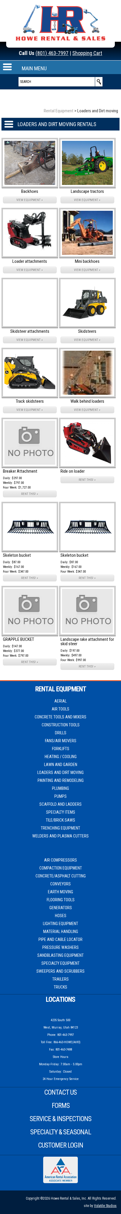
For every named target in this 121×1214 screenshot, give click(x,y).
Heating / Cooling (61, 756)
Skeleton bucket (17, 555)
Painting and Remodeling (61, 780)
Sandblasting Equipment (60, 955)
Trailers (60, 979)
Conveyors (60, 884)
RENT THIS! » (29, 494)
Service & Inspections (60, 1119)
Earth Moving (60, 891)
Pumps (60, 796)
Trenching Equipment (60, 828)
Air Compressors (60, 860)
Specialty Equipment (60, 963)
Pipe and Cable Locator (60, 939)
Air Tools (60, 709)
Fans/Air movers (60, 740)
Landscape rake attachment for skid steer (87, 641)
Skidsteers (87, 331)
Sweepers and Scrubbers (60, 971)
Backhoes (29, 191)
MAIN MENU (34, 68)
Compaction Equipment (60, 868)
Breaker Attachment (20, 471)
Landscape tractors (87, 191)
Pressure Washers (60, 947)
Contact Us (60, 1092)
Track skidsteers (30, 401)
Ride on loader (72, 471)
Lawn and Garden (60, 764)
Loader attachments (29, 261)
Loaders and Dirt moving (60, 772)
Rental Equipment (58, 110)
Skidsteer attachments (29, 331)
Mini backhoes (87, 261)
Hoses (60, 915)
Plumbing (60, 788)
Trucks (60, 987)
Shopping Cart (87, 53)
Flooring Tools (61, 899)
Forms (61, 1106)
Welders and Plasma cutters (60, 836)
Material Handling (60, 931)
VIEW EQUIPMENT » (29, 200)
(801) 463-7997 (52, 53)
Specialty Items (60, 812)
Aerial (60, 701)
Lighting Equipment (60, 923)
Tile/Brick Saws (60, 820)
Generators (60, 907)
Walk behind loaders (87, 401)
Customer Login (60, 1145)
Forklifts (60, 748)
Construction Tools (61, 725)
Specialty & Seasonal (60, 1132)
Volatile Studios (105, 1206)
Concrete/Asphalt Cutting (61, 876)
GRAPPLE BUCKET (18, 639)
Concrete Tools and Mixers (60, 717)
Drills (60, 732)
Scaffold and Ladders (60, 804)
